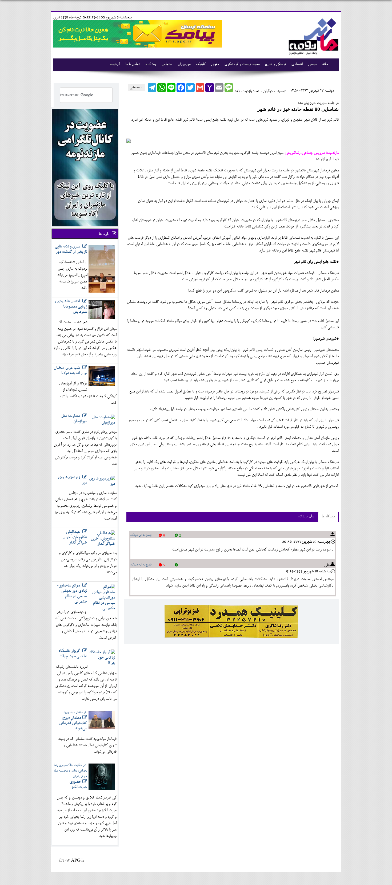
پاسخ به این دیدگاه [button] (140, 535)
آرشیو (116, 64)
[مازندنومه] (312, 35)
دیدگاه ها (328, 516)
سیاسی (312, 64)
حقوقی (215, 64)
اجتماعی (167, 64)
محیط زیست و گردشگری (241, 64)
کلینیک (201, 64)
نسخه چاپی (136, 87)
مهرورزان (184, 64)
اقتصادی (297, 64)
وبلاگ (151, 64)
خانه (325, 64)
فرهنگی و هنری (275, 64)
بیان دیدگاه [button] (306, 516)
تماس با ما (132, 64)
